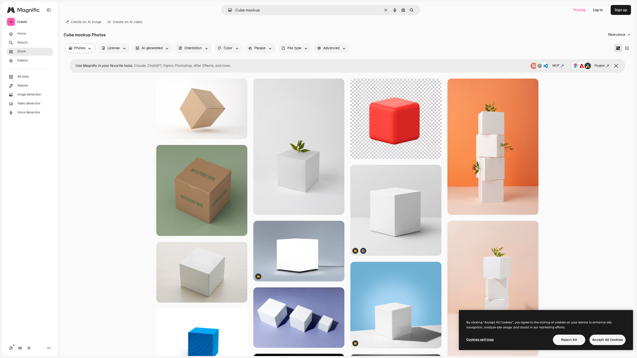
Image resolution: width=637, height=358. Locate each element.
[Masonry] (618, 48)
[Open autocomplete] (228, 10)
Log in (598, 10)
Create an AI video (127, 22)
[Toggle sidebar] (49, 10)
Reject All (569, 340)
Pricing (579, 10)
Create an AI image (86, 22)
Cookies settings (480, 339)
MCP (555, 66)
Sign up (621, 10)
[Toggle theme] (29, 348)
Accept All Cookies (607, 340)
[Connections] (11, 348)
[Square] (627, 48)
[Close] (616, 66)
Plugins (599, 66)
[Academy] (20, 348)
